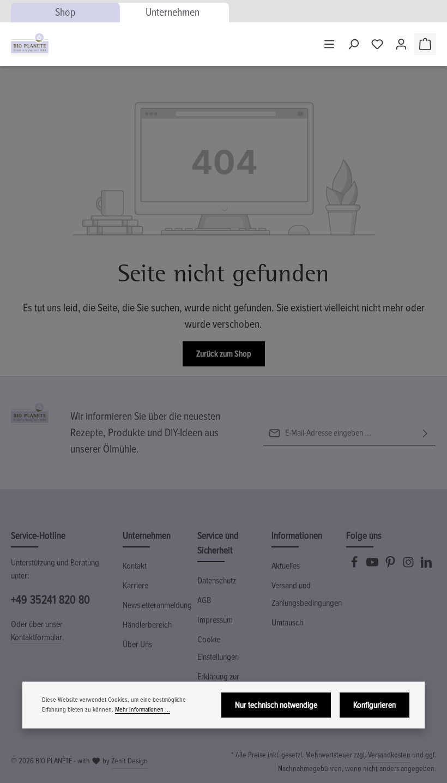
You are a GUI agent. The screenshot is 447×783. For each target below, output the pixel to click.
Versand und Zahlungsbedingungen (306, 594)
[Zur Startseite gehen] (30, 44)
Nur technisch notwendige (276, 705)
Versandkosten (389, 755)
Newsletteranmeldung (157, 605)
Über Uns (137, 644)
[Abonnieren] (425, 433)
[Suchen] (353, 44)
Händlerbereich (147, 624)
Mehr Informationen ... (142, 710)
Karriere (135, 585)
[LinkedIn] (426, 565)
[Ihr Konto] (401, 44)
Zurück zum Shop (223, 353)
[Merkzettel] (377, 44)
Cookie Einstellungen (218, 648)
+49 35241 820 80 (50, 600)
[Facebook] (355, 565)
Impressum (215, 620)
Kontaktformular (36, 637)
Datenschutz (216, 580)
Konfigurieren (374, 705)
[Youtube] (373, 565)
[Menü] (329, 44)
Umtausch (287, 622)
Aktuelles (285, 566)
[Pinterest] (391, 565)
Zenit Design (129, 761)
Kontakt (135, 566)
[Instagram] (409, 565)
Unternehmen (173, 12)
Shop (65, 12)
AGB (204, 600)
